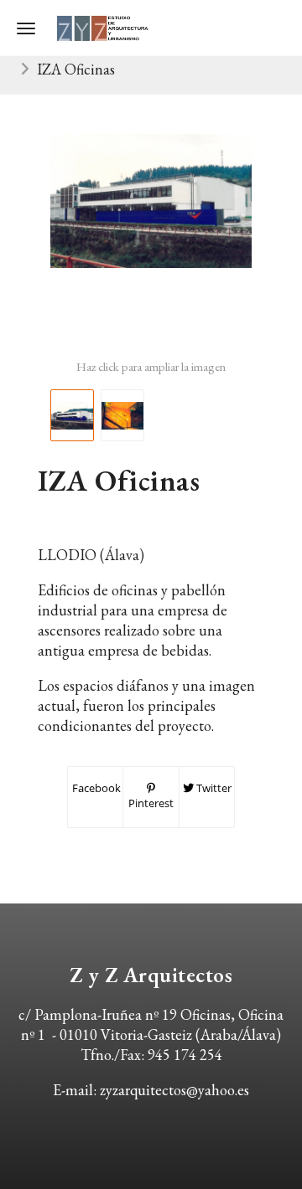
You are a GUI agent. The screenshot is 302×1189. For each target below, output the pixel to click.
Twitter (213, 787)
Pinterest (151, 803)
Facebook (95, 787)
